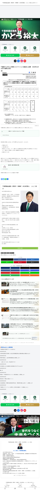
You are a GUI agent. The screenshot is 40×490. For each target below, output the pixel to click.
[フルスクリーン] (38, 39)
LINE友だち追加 (20, 248)
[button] (33, 262)
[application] (20, 29)
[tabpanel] (7, 11)
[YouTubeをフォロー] (10, 273)
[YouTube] (25, 61)
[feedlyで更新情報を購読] (10, 275)
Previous (0, 11)
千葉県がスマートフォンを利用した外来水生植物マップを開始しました (14, 387)
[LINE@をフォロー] (29, 273)
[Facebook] (18, 61)
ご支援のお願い (20, 486)
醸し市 (1, 370)
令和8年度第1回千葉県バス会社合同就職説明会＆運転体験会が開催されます (15, 353)
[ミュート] (37, 39)
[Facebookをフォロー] (17, 475)
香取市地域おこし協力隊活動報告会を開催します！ (10, 357)
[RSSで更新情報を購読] (29, 275)
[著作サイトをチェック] (14, 475)
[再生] (1, 39)
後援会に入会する (31, 55)
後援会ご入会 (7, 486)
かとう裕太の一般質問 (33, 486)
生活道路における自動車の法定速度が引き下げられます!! (11, 366)
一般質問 (20, 485)
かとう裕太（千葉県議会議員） (20, 450)
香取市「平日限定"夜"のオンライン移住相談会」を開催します (12, 374)
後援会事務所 (33, 485)
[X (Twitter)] (15, 61)
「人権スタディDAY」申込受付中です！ (8, 361)
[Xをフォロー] (16, 475)
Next (39, 11)
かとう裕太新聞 (7, 485)
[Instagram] (21, 61)
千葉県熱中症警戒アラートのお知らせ (7, 349)
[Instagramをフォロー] (19, 475)
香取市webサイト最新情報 (7, 347)
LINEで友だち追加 (11, 55)
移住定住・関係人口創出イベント (6, 378)
